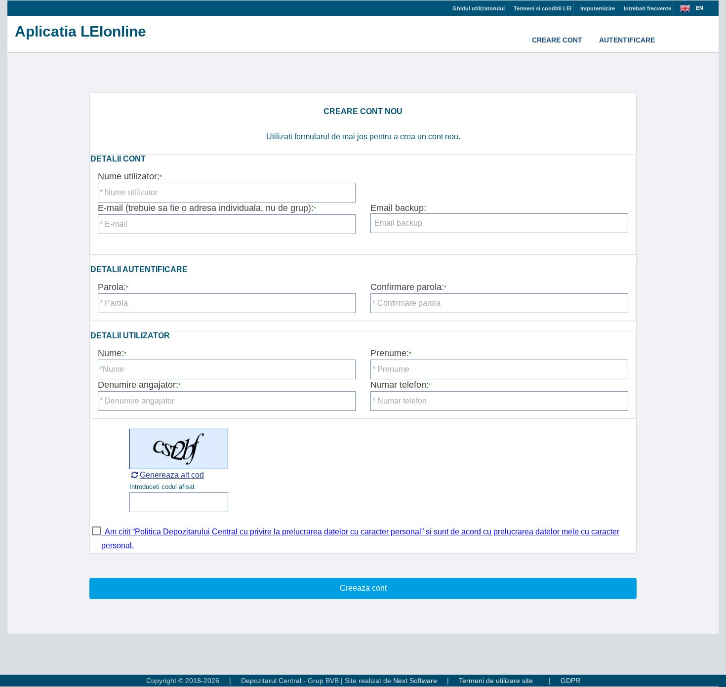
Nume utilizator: (129, 176)
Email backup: (398, 208)
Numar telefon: (399, 385)
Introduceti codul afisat (162, 486)
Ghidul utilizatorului (478, 8)
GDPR (570, 681)
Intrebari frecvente (647, 8)
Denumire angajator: (138, 385)
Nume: (111, 353)
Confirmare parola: (407, 287)
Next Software (415, 681)
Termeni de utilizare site (496, 681)
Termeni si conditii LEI (542, 8)
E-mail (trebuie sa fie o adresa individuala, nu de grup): (206, 208)
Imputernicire (597, 8)
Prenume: (389, 353)
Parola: (112, 287)
